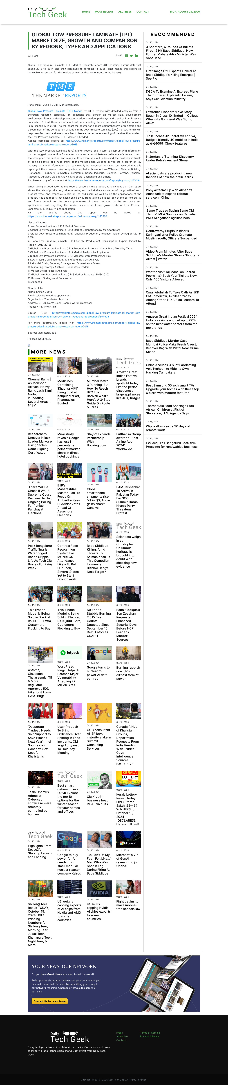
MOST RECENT (104, 11)
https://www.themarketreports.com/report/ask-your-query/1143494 (67, 216)
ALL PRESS (125, 11)
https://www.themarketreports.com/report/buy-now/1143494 (104, 180)
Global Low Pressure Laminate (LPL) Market (55, 111)
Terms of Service (150, 1032)
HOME (86, 11)
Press (119, 1032)
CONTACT (142, 11)
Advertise (122, 1036)
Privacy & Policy (149, 1036)
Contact (121, 1040)
